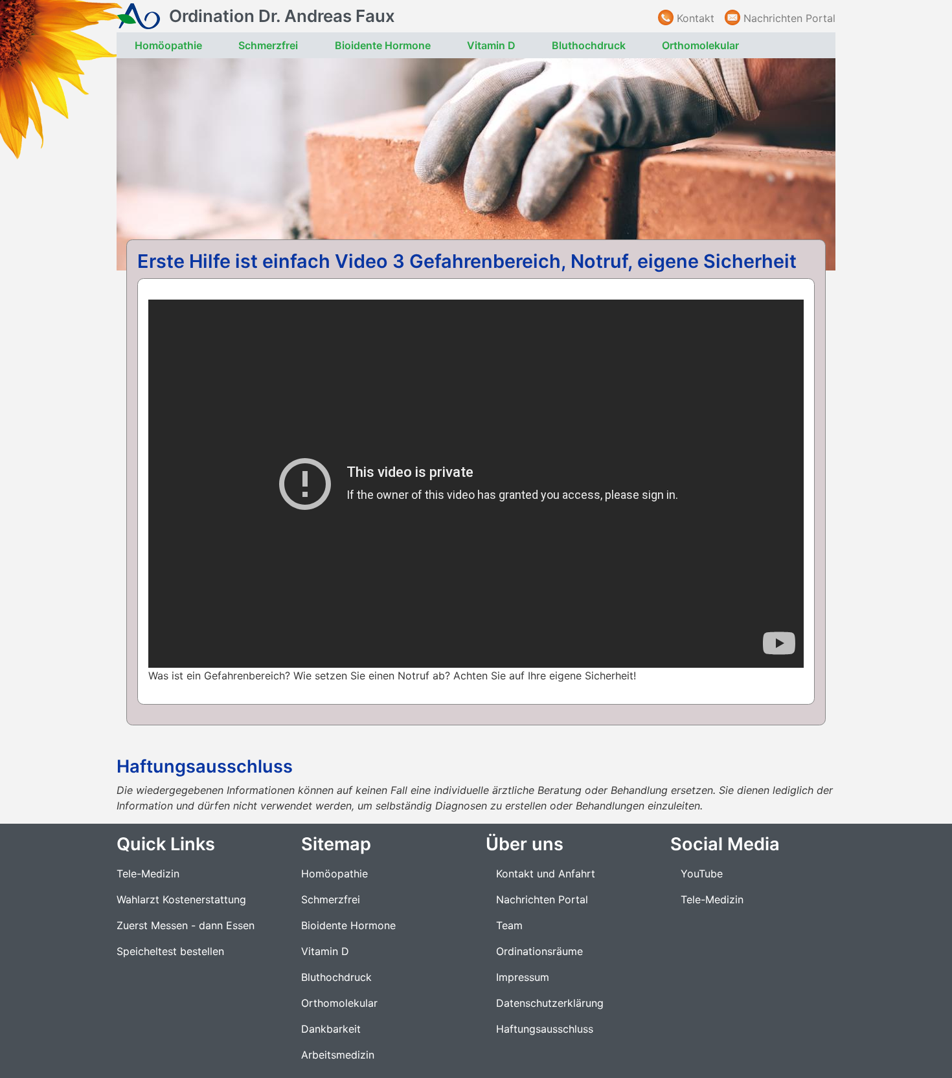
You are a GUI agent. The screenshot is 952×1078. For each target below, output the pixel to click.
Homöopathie (168, 45)
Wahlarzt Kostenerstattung (181, 899)
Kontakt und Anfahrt (545, 873)
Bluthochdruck (589, 45)
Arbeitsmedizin (337, 1054)
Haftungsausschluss (544, 1028)
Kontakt (695, 18)
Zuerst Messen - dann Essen (186, 925)
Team (509, 925)
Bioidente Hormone (383, 45)
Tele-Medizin (148, 873)
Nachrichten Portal (789, 18)
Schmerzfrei (268, 45)
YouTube (702, 873)
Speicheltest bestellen (170, 951)
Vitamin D (491, 45)
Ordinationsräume (539, 951)
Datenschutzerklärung (550, 1002)
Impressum (522, 977)
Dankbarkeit (331, 1028)
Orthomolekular (700, 45)
